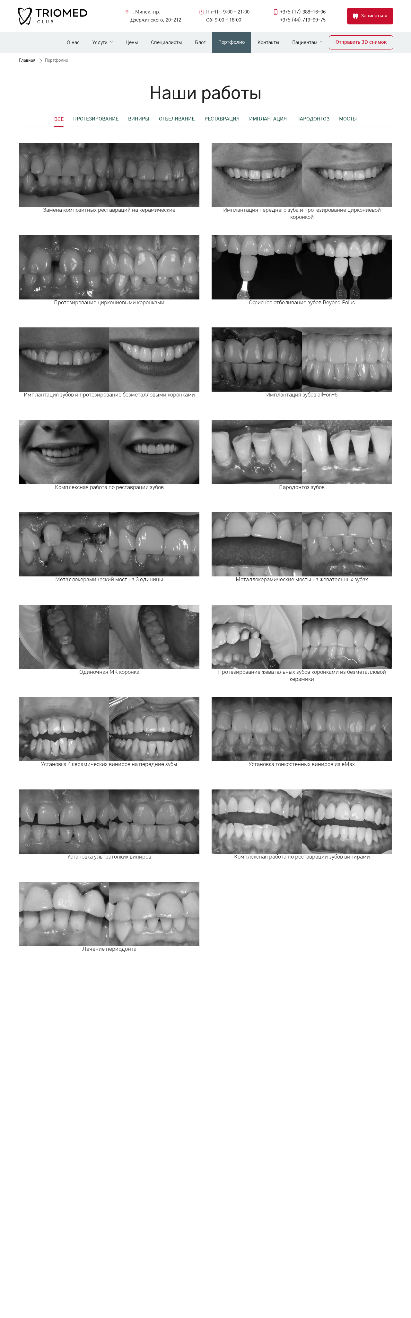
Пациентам (304, 42)
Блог (200, 42)
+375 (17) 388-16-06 (303, 12)
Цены (132, 42)
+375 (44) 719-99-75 (303, 20)
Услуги (100, 42)
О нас (73, 42)
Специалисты (166, 42)
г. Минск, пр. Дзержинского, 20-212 (155, 16)
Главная (27, 60)
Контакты (268, 42)
